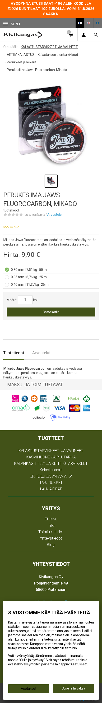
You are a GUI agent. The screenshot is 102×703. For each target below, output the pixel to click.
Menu (15, 24)
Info (51, 525)
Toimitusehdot (51, 531)
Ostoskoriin (51, 312)
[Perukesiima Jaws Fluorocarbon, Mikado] (51, 124)
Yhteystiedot (51, 538)
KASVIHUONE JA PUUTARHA (51, 457)
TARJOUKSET (51, 482)
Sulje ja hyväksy (73, 688)
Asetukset (28, 688)
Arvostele (54, 214)
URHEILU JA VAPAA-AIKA (51, 476)
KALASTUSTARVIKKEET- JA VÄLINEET (51, 450)
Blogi (51, 544)
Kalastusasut (51, 469)
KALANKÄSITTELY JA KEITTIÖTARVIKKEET (51, 463)
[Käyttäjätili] (83, 34)
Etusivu (51, 519)
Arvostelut (41, 352)
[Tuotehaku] (96, 34)
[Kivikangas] (23, 34)
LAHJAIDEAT (51, 489)
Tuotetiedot (13, 352)
